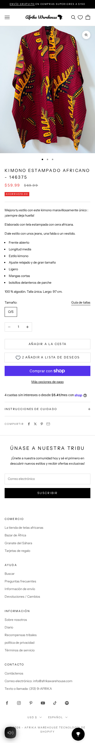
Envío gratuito (22, 4)
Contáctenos (14, 673)
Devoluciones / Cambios (22, 596)
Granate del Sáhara (18, 543)
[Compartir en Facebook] (29, 424)
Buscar (10, 574)
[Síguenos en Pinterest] (31, 703)
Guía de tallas (80, 302)
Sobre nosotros (16, 620)
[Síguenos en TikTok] (55, 703)
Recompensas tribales (21, 635)
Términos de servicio (20, 650)
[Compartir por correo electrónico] (48, 424)
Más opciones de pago (47, 382)
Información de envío (20, 589)
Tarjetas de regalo (17, 551)
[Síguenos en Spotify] (67, 703)
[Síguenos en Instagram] (19, 703)
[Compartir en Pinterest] (42, 424)
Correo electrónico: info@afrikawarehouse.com (38, 681)
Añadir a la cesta (48, 344)
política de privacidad (19, 642)
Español (55, 717)
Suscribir (47, 493)
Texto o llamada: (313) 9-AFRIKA (28, 689)
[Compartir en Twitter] (35, 424)
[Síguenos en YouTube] (43, 703)
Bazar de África (15, 535)
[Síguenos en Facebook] (7, 703)
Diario (9, 627)
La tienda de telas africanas (24, 527)
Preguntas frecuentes (20, 581)
